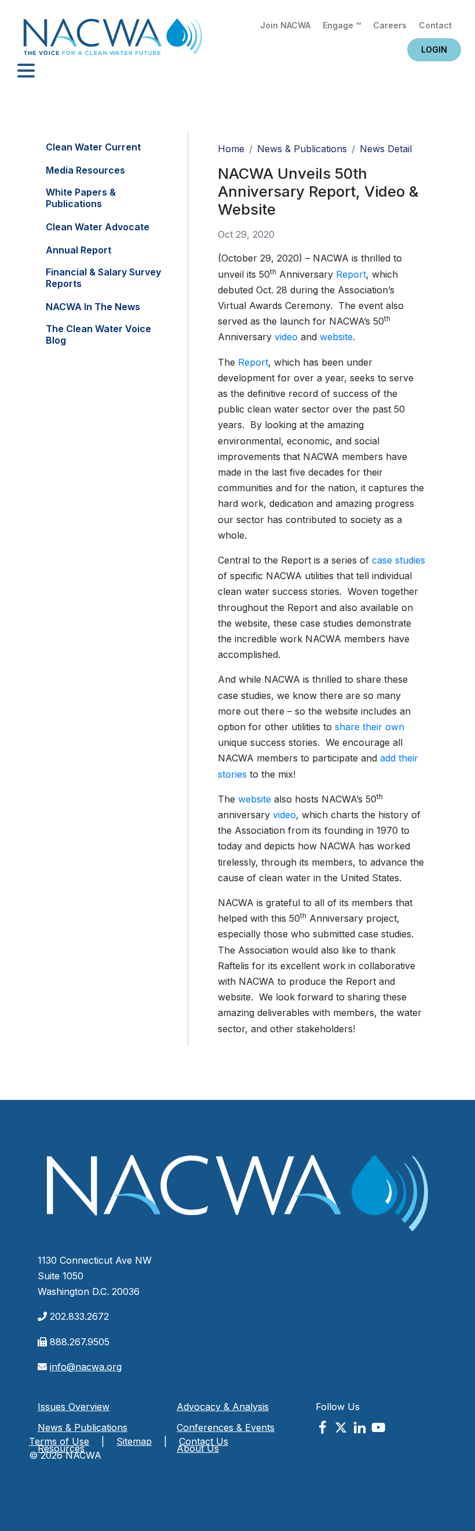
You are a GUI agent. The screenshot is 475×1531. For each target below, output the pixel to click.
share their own (369, 727)
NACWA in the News (93, 306)
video (286, 337)
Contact (435, 25)
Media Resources (85, 170)
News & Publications (302, 148)
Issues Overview (73, 1406)
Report (351, 274)
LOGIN (434, 49)
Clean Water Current (93, 147)
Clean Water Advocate (97, 227)
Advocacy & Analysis (223, 1406)
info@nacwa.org (86, 1366)
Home (113, 40)
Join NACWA (285, 25)
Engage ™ (342, 25)
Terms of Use (59, 1441)
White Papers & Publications (81, 197)
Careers (390, 25)
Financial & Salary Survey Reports (103, 277)
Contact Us (203, 1441)
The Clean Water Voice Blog (98, 334)
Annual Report (78, 250)
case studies (398, 560)
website (336, 337)
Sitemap (134, 1441)
